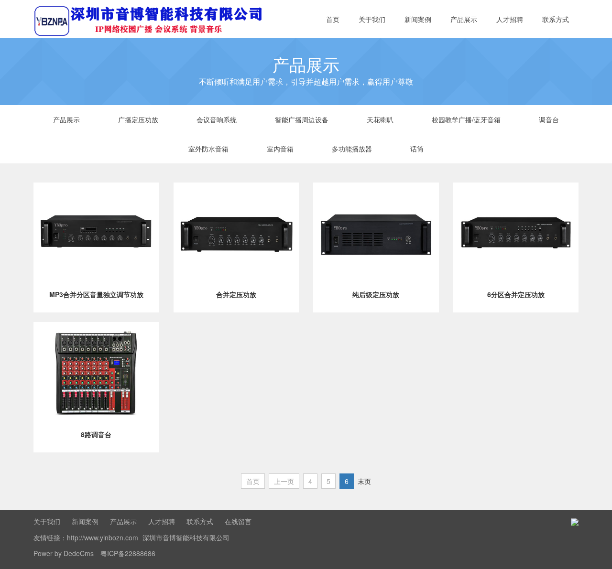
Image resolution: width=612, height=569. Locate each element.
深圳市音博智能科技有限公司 (186, 537)
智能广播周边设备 (301, 119)
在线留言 (238, 521)
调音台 (549, 119)
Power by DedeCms (63, 553)
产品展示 (463, 19)
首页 (332, 19)
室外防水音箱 (208, 148)
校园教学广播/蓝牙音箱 (466, 119)
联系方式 (555, 19)
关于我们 (372, 19)
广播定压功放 (138, 119)
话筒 (417, 148)
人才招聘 (509, 19)
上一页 (284, 481)
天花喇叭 (380, 119)
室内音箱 (280, 148)
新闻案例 (417, 19)
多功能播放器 (352, 148)
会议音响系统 (217, 119)
